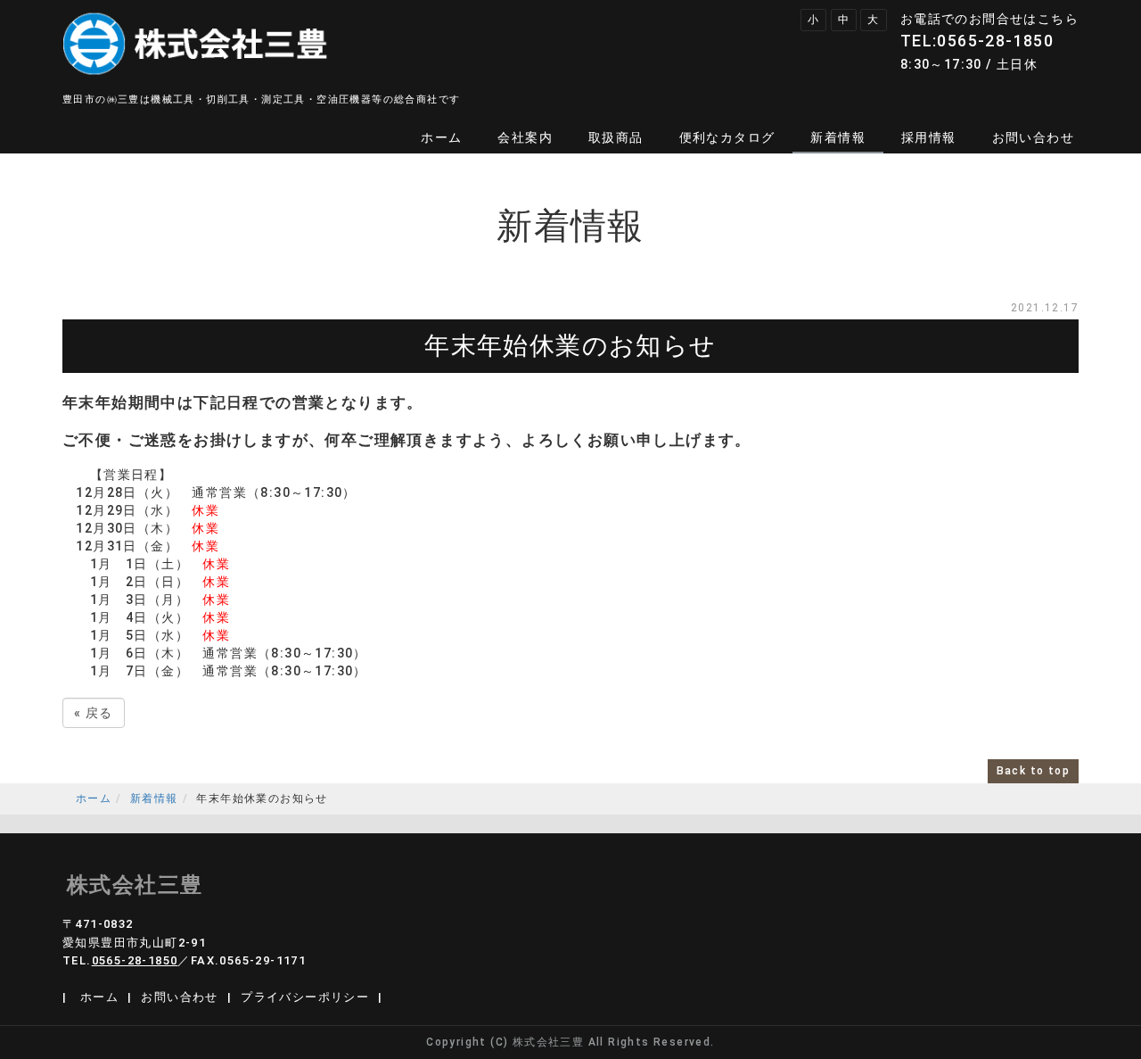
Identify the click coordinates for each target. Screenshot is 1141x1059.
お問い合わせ (1033, 137)
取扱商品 (616, 137)
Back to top (1033, 771)
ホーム (441, 137)
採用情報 (928, 137)
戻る (93, 713)
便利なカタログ (727, 137)
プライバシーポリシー (305, 997)
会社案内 (525, 137)
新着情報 (838, 137)
